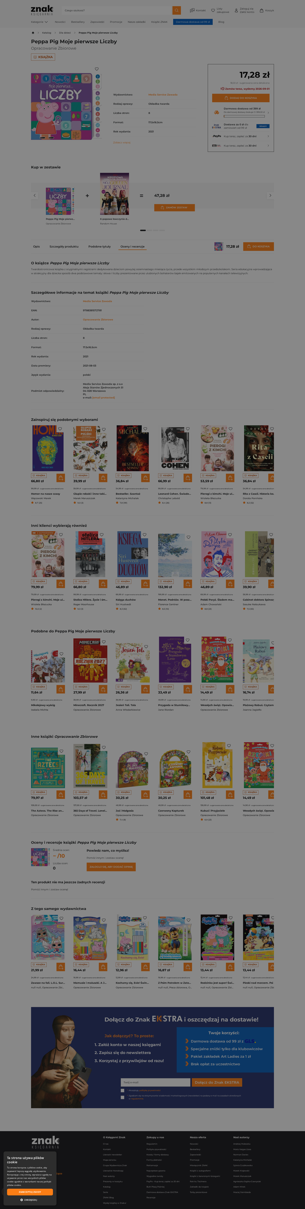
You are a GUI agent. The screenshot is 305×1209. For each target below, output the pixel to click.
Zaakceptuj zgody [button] (30, 1191)
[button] (30, 1200)
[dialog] (30, 1178)
